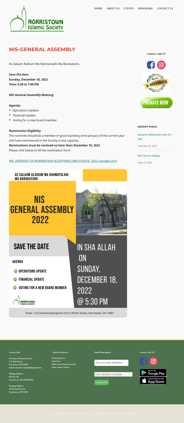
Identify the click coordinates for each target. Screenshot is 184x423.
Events (129, 8)
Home (98, 8)
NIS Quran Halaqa (149, 155)
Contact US (165, 8)
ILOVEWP (130, 413)
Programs (145, 8)
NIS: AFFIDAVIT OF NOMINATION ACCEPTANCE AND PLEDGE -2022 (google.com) (63, 161)
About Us (113, 8)
